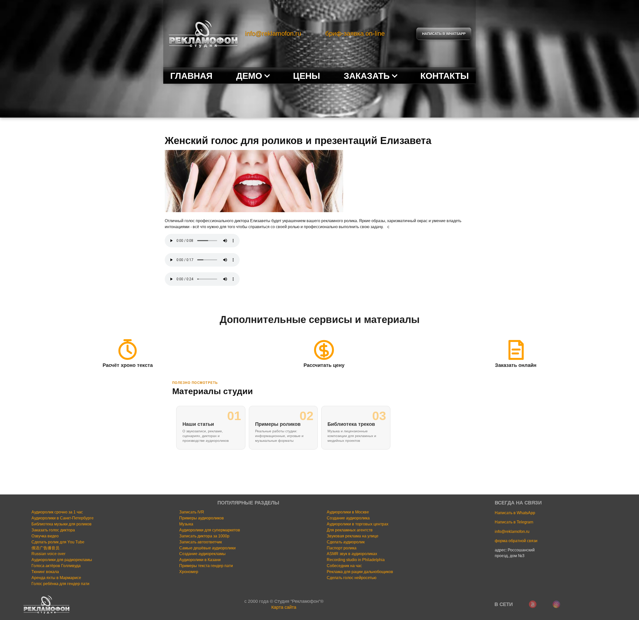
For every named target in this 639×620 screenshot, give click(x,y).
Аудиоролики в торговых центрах (357, 524)
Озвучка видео (45, 536)
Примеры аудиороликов (201, 518)
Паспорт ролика (341, 548)
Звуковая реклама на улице (352, 536)
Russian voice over (48, 554)
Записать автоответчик (200, 542)
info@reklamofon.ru (273, 33)
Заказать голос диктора (53, 530)
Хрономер (188, 572)
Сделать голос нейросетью (351, 578)
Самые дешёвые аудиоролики (207, 548)
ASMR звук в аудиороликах (352, 554)
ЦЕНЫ (306, 76)
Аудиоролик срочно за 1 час (57, 512)
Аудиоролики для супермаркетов (209, 530)
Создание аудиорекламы (202, 554)
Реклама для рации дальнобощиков (360, 572)
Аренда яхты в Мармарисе (56, 578)
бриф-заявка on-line (355, 33)
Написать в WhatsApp (515, 513)
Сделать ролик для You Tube (57, 542)
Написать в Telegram (514, 522)
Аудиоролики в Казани (200, 560)
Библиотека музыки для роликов (61, 524)
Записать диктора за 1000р (204, 536)
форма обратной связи (516, 541)
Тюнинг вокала (45, 572)
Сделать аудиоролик (346, 542)
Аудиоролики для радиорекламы (61, 560)
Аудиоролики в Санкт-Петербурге (62, 518)
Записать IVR (191, 512)
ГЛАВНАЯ (191, 76)
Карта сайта (283, 607)
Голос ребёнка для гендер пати (60, 584)
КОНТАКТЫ (444, 76)
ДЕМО (249, 76)
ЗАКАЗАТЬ (367, 76)
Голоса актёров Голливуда (56, 566)
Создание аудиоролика (348, 518)
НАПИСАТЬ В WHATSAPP (444, 34)
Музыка (186, 524)
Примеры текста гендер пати (206, 566)
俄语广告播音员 (45, 548)
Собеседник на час (344, 566)
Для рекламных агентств (350, 530)
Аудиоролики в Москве (348, 512)
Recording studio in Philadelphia (356, 560)
